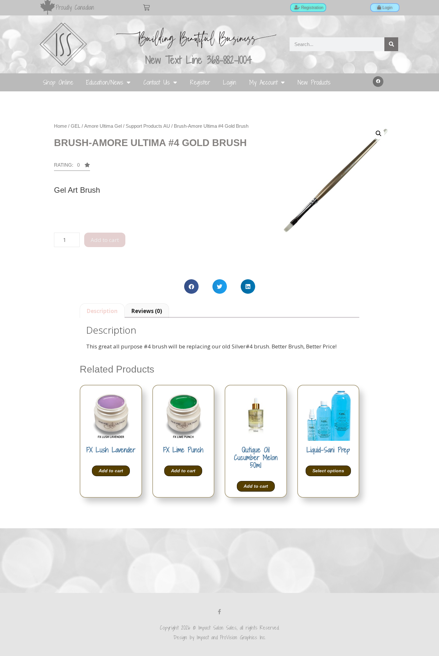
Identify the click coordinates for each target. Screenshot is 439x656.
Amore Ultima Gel (103, 126)
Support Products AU (148, 126)
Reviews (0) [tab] (146, 311)
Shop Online (58, 82)
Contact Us (156, 82)
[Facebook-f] (219, 611)
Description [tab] (102, 311)
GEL (75, 126)
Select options (328, 470)
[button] (378, 81)
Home (60, 126)
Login (229, 82)
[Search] (391, 44)
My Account (263, 82)
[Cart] (146, 7)
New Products (314, 82)
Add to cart (105, 240)
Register (200, 82)
